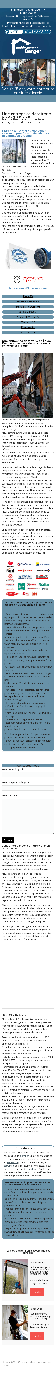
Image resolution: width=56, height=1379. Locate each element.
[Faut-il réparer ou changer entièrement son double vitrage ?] (15, 1322)
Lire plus (37, 1291)
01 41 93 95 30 (37, 32)
